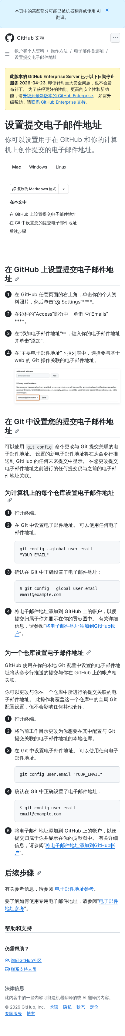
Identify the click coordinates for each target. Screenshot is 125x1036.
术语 (54, 1006)
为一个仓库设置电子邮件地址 (44, 652)
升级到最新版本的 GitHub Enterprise (58, 95)
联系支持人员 (23, 969)
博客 (31, 1013)
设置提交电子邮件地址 (36, 57)
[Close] (108, 9)
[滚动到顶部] (112, 1022)
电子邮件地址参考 (74, 889)
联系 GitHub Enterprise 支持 (58, 102)
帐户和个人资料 (29, 50)
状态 (80, 1006)
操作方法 (59, 50)
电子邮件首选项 (89, 50)
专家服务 (13, 1013)
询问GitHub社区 (26, 960)
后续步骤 (19, 872)
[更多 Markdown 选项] (64, 189)
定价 (94, 1006)
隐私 (67, 1006)
